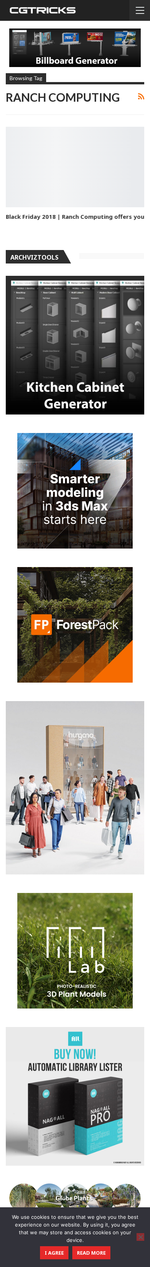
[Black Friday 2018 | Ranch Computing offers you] (75, 167)
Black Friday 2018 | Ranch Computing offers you (75, 216)
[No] (140, 1237)
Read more (91, 1252)
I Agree (54, 1252)
